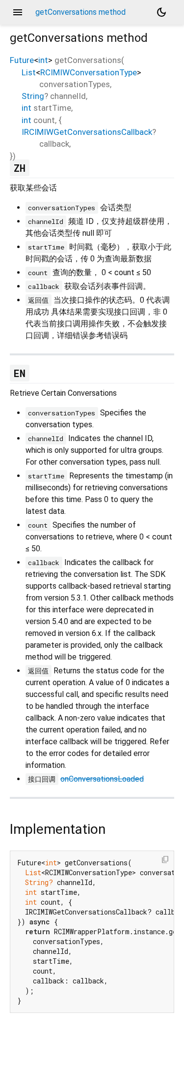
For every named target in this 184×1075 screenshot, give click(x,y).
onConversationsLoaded (102, 779)
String (33, 96)
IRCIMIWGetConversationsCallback (87, 132)
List (29, 72)
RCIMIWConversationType (88, 72)
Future (22, 60)
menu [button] (18, 12)
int (43, 60)
